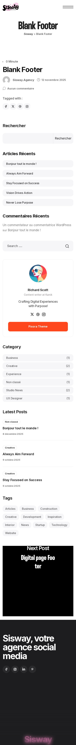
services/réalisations (21, 707)
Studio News (38, 390)
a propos (30, 698)
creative (11, 517)
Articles (10, 508)
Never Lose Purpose (19, 202)
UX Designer (38, 398)
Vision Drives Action (19, 193)
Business (38, 358)
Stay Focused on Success (22, 183)
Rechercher (14, 126)
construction (48, 508)
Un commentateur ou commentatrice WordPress (37, 225)
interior (10, 525)
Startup (40, 525)
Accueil (11, 698)
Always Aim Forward (19, 173)
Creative (38, 366)
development (32, 517)
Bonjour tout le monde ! (21, 164)
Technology (59, 525)
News (25, 525)
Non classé (38, 382)
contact (49, 707)
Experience (38, 374)
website (10, 533)
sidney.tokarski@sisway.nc (19, 727)
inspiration (55, 517)
